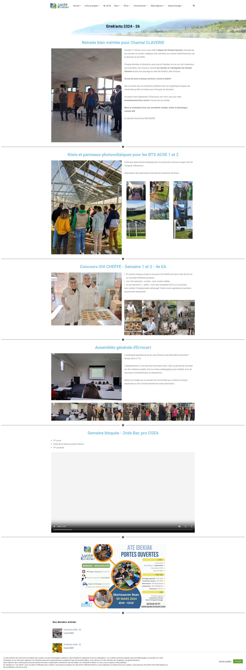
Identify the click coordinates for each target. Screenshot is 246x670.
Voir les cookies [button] (225, 661)
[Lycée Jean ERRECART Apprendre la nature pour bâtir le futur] (59, 5)
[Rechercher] (194, 6)
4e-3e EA (107, 5)
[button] (80, 5)
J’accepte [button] (238, 661)
